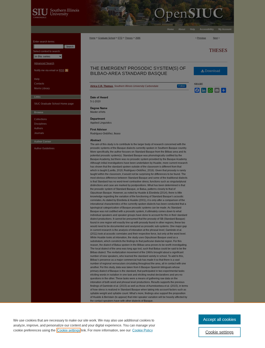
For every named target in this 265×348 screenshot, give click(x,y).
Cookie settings (68, 330)
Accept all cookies (219, 319)
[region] (132, 325)
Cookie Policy (142, 330)
